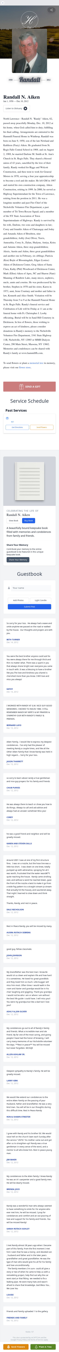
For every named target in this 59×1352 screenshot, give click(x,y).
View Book (13, 520)
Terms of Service (37, 1340)
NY (12, 421)
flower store (25, 367)
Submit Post (29, 606)
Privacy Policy (22, 1340)
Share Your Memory (18, 559)
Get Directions (17, 427)
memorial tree (36, 362)
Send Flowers (42, 427)
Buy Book (28, 520)
